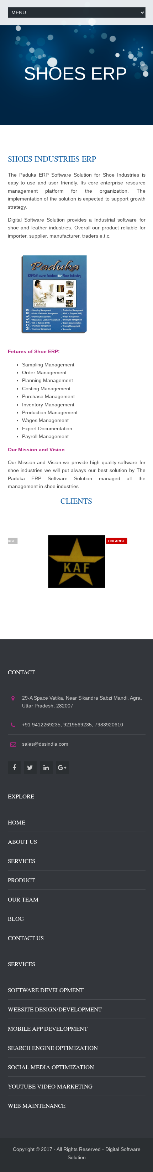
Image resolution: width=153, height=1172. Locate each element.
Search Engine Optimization (53, 1048)
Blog (16, 918)
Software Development (46, 990)
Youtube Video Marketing (50, 1086)
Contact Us (26, 938)
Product (21, 880)
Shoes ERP (75, 73)
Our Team (23, 899)
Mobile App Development (48, 1028)
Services (21, 861)
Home (16, 822)
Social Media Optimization (51, 1067)
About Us (22, 841)
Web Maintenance (36, 1105)
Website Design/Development (55, 1009)
